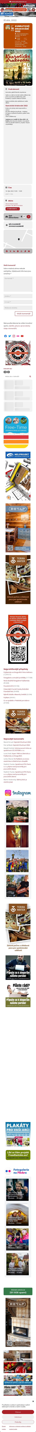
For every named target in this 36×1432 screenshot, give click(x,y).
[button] (33, 1401)
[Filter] (5, 372)
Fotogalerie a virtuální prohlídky (15, 678)
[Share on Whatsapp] (21, 251)
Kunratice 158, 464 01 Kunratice (14, 205)
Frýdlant (6, 698)
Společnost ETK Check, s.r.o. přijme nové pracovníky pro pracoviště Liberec (17, 766)
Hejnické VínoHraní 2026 (22, 742)
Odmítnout (18, 1417)
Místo (10, 201)
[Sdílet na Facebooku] (6, 251)
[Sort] (8, 372)
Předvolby (18, 1422)
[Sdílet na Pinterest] (17, 251)
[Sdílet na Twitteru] (10, 251)
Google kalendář (16, 226)
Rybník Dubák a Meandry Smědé (15, 694)
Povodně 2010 (8, 686)
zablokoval (18, 1291)
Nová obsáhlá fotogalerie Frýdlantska (16, 681)
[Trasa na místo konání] (28, 216)
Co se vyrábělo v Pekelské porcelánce (16, 701)
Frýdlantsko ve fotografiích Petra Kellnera (18, 672)
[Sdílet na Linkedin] (14, 251)
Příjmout (18, 1412)
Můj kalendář (14, 224)
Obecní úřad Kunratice (12, 204)
